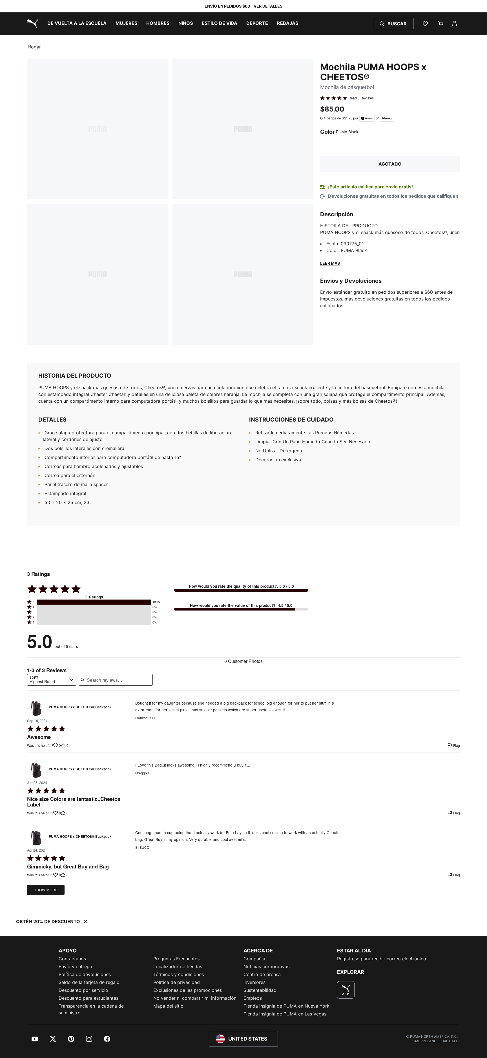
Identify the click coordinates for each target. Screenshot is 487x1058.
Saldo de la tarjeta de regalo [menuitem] (89, 982)
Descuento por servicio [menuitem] (83, 990)
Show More (46, 889)
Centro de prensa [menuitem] (262, 974)
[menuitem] (77, 24)
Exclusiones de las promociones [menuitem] (187, 990)
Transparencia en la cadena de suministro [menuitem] (91, 1009)
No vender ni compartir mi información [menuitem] (194, 998)
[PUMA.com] (31, 23)
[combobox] (51, 680)
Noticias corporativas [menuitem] (266, 966)
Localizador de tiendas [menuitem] (177, 966)
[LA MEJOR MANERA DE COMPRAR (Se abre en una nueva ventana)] (346, 990)
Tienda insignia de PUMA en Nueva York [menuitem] (286, 1006)
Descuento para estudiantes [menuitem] (88, 998)
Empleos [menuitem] (253, 998)
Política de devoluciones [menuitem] (85, 974)
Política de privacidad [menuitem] (176, 982)
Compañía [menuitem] (254, 958)
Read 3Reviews (361, 98)
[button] (94, 602)
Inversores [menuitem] (254, 982)
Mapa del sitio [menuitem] (168, 1006)
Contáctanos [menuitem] (72, 958)
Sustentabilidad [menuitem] (260, 990)
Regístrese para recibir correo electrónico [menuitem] (381, 958)
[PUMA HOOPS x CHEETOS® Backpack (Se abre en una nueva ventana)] (36, 709)
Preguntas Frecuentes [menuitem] (176, 958)
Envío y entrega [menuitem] (75, 966)
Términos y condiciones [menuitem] (178, 974)
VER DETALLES (268, 6)
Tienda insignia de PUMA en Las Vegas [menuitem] (285, 1014)
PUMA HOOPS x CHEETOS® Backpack (80, 707)
